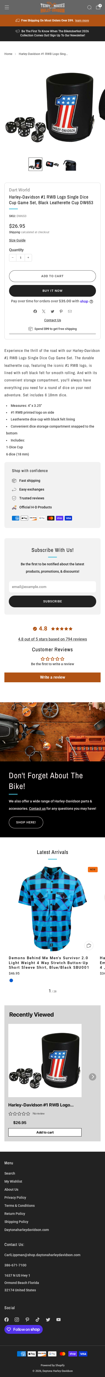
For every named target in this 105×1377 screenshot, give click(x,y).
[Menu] (6, 7)
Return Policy (14, 1214)
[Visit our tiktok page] (37, 1319)
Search (9, 1173)
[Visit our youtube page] (58, 1319)
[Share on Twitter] (52, 311)
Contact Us (52, 320)
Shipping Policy (16, 1222)
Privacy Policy (15, 1197)
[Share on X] (43, 311)
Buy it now (52, 291)
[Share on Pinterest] (61, 311)
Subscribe (52, 601)
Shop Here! (26, 822)
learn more (82, 20)
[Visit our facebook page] (6, 1319)
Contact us (37, 808)
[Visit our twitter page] (48, 1319)
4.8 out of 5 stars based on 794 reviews (52, 639)
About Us (11, 1189)
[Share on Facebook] (35, 311)
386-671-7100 (15, 1265)
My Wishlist (13, 1181)
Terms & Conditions (19, 1206)
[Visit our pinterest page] (27, 1319)
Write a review (52, 677)
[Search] (89, 7)
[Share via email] (69, 311)
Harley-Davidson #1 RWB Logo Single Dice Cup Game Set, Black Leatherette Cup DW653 (41, 1105)
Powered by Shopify (52, 1365)
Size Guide (17, 240)
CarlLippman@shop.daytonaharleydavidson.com (42, 1255)
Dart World (19, 189)
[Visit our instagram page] (17, 1319)
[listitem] (52, 20)
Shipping (14, 232)
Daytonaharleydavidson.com (26, 1230)
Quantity (16, 250)
